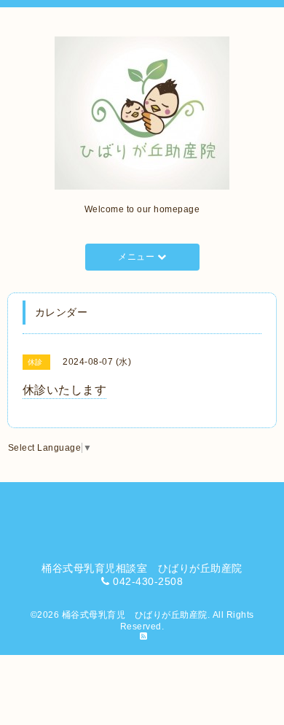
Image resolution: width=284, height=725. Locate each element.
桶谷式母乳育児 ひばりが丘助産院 (135, 615)
